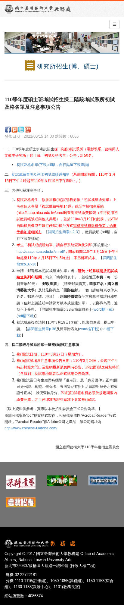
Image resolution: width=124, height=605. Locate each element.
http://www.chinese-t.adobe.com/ (31, 428)
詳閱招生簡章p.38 (41, 329)
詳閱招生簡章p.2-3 (63, 232)
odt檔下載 (26, 316)
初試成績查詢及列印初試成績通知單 (41, 174)
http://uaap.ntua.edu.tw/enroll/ (41, 251)
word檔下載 (103, 309)
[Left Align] (114, 24)
